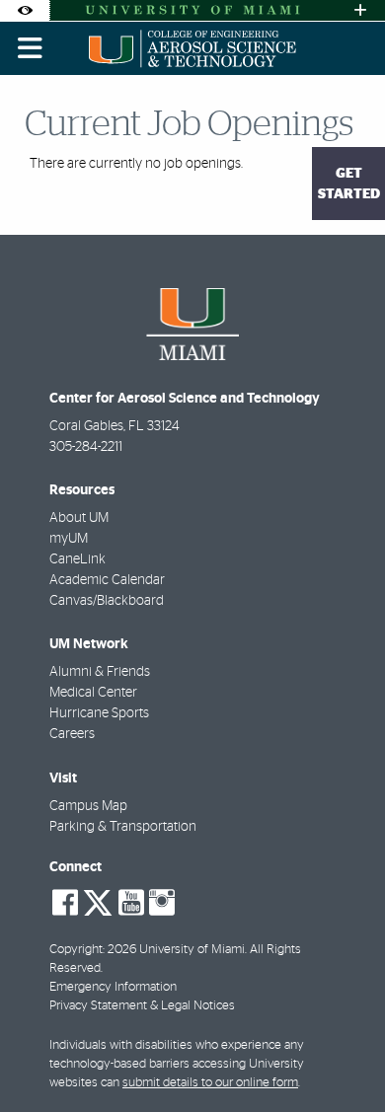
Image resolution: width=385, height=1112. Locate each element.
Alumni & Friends (99, 672)
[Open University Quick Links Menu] (360, 10)
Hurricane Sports (99, 713)
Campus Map (88, 806)
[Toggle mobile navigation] (30, 48)
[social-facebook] (65, 903)
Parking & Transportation (122, 827)
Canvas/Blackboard (106, 601)
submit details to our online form (210, 1082)
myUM (68, 539)
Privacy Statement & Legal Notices (142, 1006)
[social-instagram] (162, 903)
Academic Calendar (107, 580)
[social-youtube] (131, 903)
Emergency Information (113, 987)
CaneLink (77, 559)
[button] (341, 1056)
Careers (72, 734)
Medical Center (93, 693)
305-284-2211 (85, 447)
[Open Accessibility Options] (24, 10)
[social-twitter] (98, 901)
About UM (79, 518)
